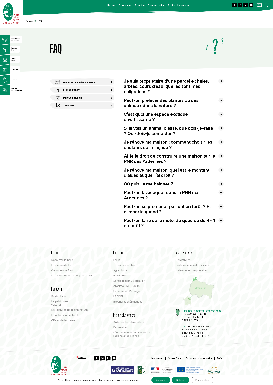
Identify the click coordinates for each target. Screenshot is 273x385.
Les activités (69, 309)
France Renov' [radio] (72, 89)
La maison (62, 265)
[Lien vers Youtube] (251, 5)
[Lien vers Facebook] (234, 5)
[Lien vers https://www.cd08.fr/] (213, 370)
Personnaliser (202, 380)
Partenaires (120, 327)
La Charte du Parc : (72, 275)
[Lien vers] (141, 370)
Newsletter (157, 358)
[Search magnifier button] (267, 4)
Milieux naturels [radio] (72, 97)
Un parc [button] (111, 5)
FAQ (219, 358)
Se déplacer (58, 296)
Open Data (174, 358)
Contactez (62, 270)
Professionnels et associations (194, 265)
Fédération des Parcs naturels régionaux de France (131, 334)
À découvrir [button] (125, 5)
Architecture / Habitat (126, 286)
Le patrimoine (59, 303)
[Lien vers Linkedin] (245, 5)
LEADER (118, 296)
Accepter (161, 380)
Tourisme (124, 265)
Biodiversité (120, 275)
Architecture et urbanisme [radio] (79, 81)
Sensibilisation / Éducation (129, 280)
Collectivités (183, 259)
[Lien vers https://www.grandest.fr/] (122, 370)
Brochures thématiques (127, 301)
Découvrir (62, 259)
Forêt (116, 259)
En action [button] (139, 5)
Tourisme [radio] (69, 105)
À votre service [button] (156, 5)
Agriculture (120, 270)
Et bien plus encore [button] (178, 5)
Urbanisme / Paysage (126, 291)
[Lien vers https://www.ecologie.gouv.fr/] (161, 370)
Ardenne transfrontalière (128, 322)
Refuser (180, 380)
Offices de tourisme (63, 320)
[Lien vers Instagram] (240, 5)
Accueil (29, 21)
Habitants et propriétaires (192, 270)
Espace (199, 358)
